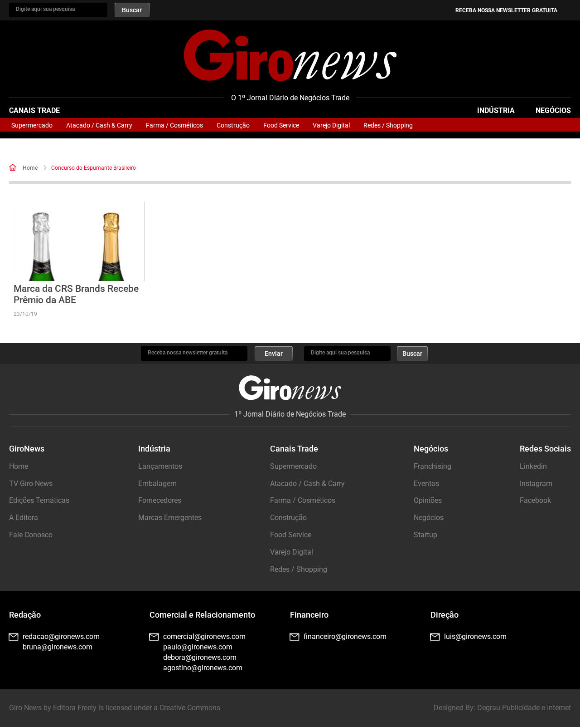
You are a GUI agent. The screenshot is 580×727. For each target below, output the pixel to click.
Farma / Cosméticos (174, 125)
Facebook (535, 500)
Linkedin (533, 466)
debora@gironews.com (200, 657)
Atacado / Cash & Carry (99, 125)
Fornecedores (159, 500)
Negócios (553, 110)
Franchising (432, 466)
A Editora (23, 517)
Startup (425, 535)
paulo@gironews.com (197, 647)
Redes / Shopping (388, 125)
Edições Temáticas (39, 500)
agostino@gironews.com (202, 667)
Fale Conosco (31, 535)
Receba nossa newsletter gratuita (506, 10)
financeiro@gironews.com (345, 636)
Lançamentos (160, 466)
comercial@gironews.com (204, 636)
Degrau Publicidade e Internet (524, 707)
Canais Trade (34, 110)
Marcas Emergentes (170, 517)
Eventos (426, 483)
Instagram (536, 483)
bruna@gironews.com (57, 647)
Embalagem (157, 483)
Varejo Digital (331, 125)
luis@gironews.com (475, 636)
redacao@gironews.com (61, 636)
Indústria (496, 110)
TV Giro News (31, 483)
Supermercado (32, 125)
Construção (233, 125)
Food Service (281, 125)
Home (30, 168)
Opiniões (428, 500)
